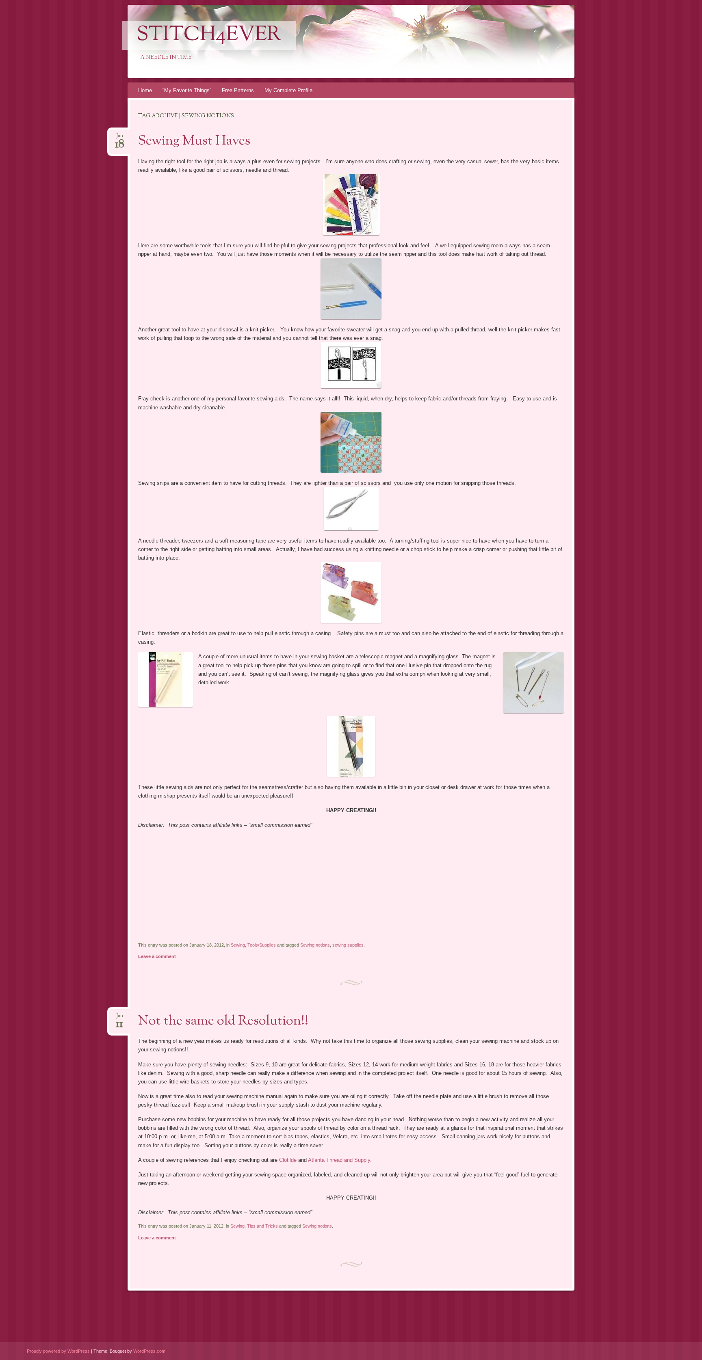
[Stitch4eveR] (408, 41)
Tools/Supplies (261, 945)
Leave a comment (157, 956)
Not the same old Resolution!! (223, 1021)
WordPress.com (149, 1351)
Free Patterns (238, 90)
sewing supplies (348, 945)
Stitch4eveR (209, 35)
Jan (119, 138)
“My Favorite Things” (186, 90)
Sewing (238, 945)
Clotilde (288, 1160)
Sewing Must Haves (194, 141)
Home (145, 90)
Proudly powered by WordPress (58, 1351)
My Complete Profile (288, 90)
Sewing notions (315, 945)
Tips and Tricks (262, 1226)
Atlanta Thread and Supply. (340, 1160)
